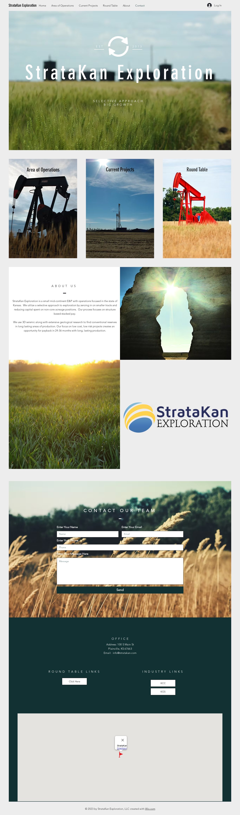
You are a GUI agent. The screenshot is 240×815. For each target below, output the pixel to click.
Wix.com (150, 808)
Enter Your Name (67, 527)
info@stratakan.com (125, 653)
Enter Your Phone (67, 540)
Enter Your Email (132, 527)
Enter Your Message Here (72, 553)
